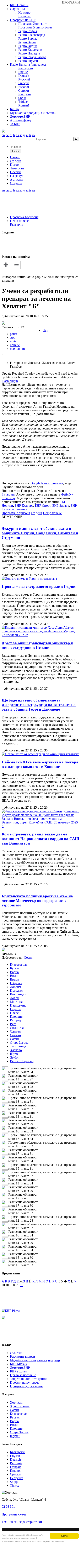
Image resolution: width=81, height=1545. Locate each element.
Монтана (16, 1001)
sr (21, 135)
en (3, 135)
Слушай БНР (19, 9)
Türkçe (23, 101)
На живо (24, 12)
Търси (15, 151)
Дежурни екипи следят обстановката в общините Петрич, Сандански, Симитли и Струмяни (40, 533)
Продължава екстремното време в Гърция (39, 586)
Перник (15, 1009)
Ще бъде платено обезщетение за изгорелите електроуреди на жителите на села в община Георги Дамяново (39, 704)
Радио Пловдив (29, 53)
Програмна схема (14, 1514)
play (45, 330)
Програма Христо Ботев (35, 27)
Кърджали (17, 990)
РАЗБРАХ (64, 1535)
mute (13, 341)
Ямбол (14, 1057)
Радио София (27, 31)
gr (24, 135)
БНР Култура (24, 505)
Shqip (22, 98)
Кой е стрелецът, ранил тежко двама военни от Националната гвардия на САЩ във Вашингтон (40, 838)
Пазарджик (18, 1005)
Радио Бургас (27, 38)
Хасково (16, 1050)
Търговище (18, 1046)
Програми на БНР (23, 20)
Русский (24, 79)
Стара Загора (19, 1042)
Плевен (15, 1013)
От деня (36, 513)
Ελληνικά (24, 94)
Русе (13, 1024)
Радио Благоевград (31, 35)
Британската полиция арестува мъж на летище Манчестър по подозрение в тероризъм (37, 900)
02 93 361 (8, 1506)
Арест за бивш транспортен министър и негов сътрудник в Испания (37, 645)
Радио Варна (27, 42)
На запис (24, 16)
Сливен (15, 1031)
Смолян (15, 1035)
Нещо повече (19, 220)
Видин (15, 975)
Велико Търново (21, 1061)
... (21, 1285)
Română (23, 105)
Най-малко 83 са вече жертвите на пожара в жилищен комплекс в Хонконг (40, 764)
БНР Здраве (60, 505)
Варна (14, 972)
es (17, 135)
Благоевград (18, 964)
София (14, 1039)
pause (13, 334)
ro (33, 135)
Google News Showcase (47, 483)
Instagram (8, 494)
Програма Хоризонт (32, 23)
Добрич (15, 987)
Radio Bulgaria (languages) (28, 64)
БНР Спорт (43, 505)
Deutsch (23, 75)
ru (11, 135)
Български (25, 68)
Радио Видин (27, 46)
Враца (14, 979)
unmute (15, 345)
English (23, 72)
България (16, 224)
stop (12, 337)
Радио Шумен (28, 61)
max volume (18, 348)
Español (23, 87)
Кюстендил (18, 994)
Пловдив (16, 1016)
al (27, 135)
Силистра (17, 1027)
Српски (23, 90)
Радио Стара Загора (32, 57)
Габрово (16, 983)
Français (23, 83)
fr (14, 135)
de (7, 135)
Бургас (15, 968)
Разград (15, 1020)
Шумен (15, 1053)
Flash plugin (10, 381)
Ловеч (14, 998)
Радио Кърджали (30, 49)
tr (30, 135)
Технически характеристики (22, 1522)
